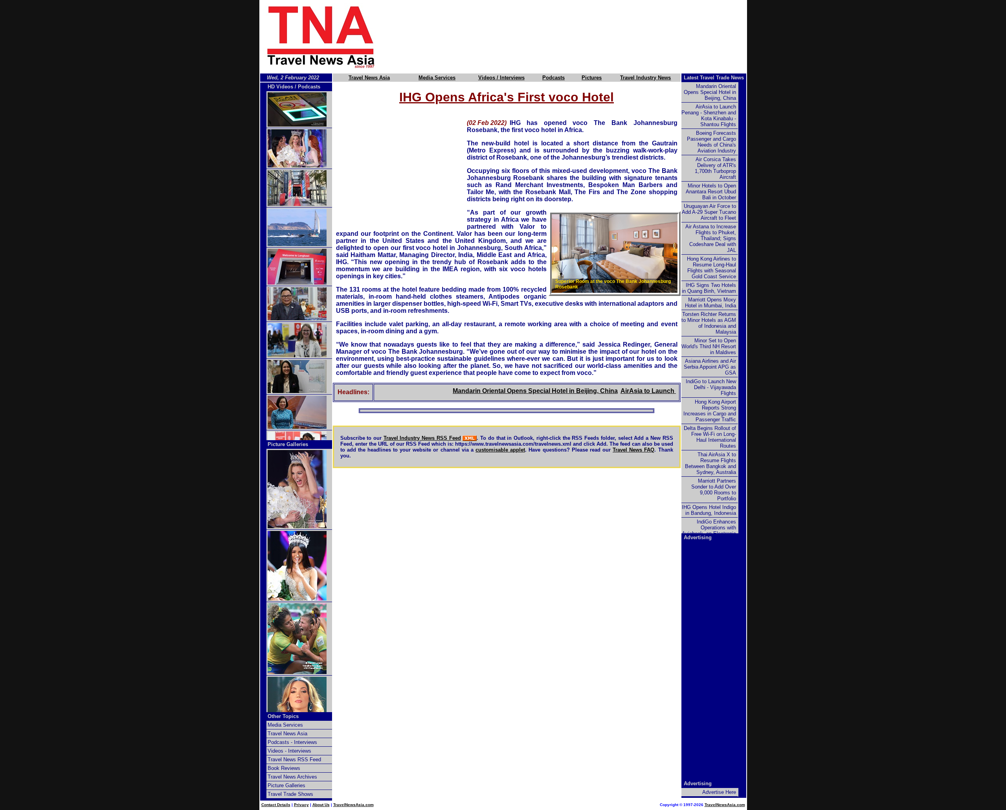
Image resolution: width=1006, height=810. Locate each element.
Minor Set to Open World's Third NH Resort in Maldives (708, 346)
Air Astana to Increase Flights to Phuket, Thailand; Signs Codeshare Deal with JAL (710, 238)
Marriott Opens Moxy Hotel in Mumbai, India (710, 303)
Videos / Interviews (501, 78)
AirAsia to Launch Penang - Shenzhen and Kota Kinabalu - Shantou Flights (708, 115)
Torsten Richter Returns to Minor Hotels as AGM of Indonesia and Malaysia (708, 323)
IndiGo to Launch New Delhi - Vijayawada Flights (711, 387)
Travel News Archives (292, 777)
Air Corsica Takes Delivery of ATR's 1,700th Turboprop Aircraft (715, 168)
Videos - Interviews (289, 751)
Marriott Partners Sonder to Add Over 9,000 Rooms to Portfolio (713, 489)
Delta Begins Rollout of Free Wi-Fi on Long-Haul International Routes (710, 437)
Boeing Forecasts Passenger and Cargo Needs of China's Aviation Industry (711, 142)
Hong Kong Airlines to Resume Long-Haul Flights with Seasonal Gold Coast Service (711, 267)
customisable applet (500, 450)
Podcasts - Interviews (292, 742)
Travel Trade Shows (290, 794)
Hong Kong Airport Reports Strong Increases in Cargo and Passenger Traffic (709, 410)
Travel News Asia (369, 78)
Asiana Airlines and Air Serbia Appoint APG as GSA (710, 367)
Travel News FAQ (633, 450)
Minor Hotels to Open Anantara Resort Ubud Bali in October (711, 191)
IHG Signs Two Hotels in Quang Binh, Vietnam (709, 288)
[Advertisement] (574, 36)
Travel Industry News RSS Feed (422, 438)
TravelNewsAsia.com (353, 805)
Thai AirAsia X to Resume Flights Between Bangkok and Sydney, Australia (710, 463)
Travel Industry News (645, 78)
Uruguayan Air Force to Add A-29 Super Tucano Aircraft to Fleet (709, 212)
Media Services (437, 78)
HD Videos (280, 87)
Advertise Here (719, 792)
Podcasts (553, 78)
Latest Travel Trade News (714, 78)
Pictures (592, 78)
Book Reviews (284, 768)
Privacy (301, 805)
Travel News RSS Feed (294, 759)
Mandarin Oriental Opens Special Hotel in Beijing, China (515, 391)
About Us (321, 805)
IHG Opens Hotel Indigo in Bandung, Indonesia (709, 510)
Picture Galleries (288, 444)
